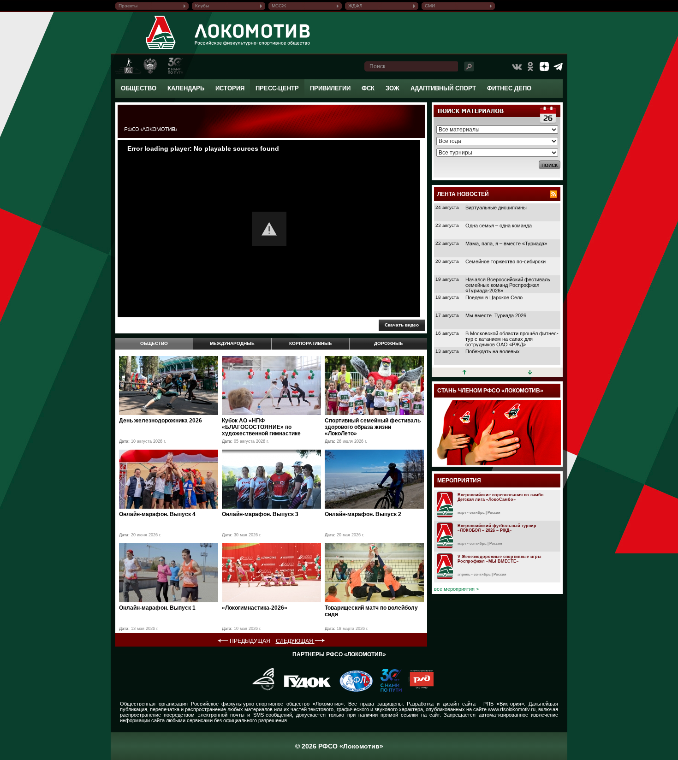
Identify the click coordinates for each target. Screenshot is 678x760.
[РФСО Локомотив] (161, 49)
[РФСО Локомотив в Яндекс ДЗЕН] (544, 66)
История (229, 88)
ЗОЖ (392, 88)
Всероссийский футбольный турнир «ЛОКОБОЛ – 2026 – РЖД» (497, 528)
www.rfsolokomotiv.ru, (512, 709)
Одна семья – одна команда (498, 225)
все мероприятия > (456, 589)
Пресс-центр (277, 88)
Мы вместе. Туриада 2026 (495, 315)
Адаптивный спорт (443, 88)
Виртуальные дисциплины (496, 207)
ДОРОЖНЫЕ (388, 343)
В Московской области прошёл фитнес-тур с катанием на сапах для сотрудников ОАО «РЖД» (512, 339)
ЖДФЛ (355, 5)
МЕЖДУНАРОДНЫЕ (232, 343)
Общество (138, 88)
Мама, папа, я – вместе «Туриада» (506, 243)
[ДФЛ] (353, 690)
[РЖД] (418, 690)
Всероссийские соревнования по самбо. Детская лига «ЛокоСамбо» (501, 497)
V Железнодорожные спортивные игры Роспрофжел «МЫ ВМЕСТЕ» (499, 559)
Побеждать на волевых (492, 351)
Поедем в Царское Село (494, 297)
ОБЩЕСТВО (154, 343)
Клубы (202, 5)
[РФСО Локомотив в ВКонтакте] (516, 66)
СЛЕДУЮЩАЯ (295, 641)
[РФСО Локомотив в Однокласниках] (530, 66)
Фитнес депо (509, 88)
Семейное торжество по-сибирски (505, 261)
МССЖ (279, 5)
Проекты (128, 5)
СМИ (430, 5)
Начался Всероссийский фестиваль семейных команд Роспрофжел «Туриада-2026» (507, 285)
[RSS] (553, 194)
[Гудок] (304, 690)
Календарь (185, 88)
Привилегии (330, 88)
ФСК (368, 88)
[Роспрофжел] (260, 690)
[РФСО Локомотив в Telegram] (558, 66)
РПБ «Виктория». (504, 704)
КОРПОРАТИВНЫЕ (310, 343)
